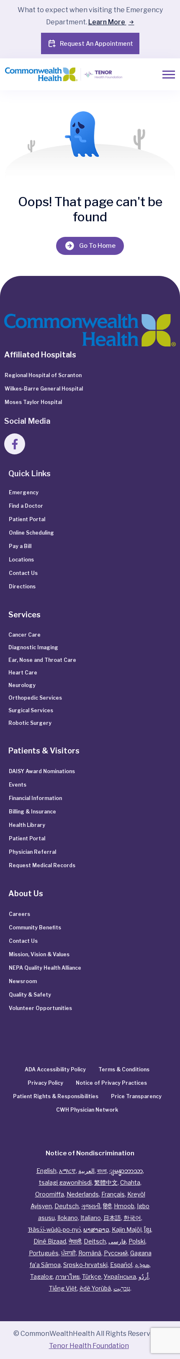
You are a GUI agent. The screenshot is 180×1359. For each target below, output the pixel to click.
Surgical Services (30, 710)
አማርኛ (67, 1170)
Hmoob (124, 1205)
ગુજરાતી (90, 1205)
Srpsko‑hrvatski (85, 1264)
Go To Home (97, 245)
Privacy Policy (45, 1083)
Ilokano (67, 1217)
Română (89, 1253)
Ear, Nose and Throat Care (42, 660)
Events (17, 785)
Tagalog (41, 1276)
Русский (116, 1253)
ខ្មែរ (147, 1229)
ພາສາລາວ (96, 1229)
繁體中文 (106, 1182)
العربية (86, 1170)
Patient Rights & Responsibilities (55, 1096)
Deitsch (95, 1241)
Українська (120, 1276)
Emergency (24, 492)
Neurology (22, 685)
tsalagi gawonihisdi (65, 1182)
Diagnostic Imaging (33, 647)
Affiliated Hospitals (40, 354)
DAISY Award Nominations (42, 771)
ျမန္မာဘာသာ (126, 1170)
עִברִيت (121, 1288)
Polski (137, 1241)
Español (121, 1264)
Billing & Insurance (32, 811)
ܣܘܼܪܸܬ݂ (142, 1264)
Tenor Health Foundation (89, 1346)
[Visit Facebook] (14, 443)
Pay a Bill (20, 546)
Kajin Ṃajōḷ (126, 1229)
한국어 (132, 1217)
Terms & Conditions (123, 1069)
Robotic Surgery (29, 723)
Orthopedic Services (35, 698)
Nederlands (83, 1194)
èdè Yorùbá (95, 1288)
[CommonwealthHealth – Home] (64, 75)
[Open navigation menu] (168, 74)
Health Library (27, 825)
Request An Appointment (96, 43)
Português (44, 1253)
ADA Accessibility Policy (55, 1069)
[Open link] (90, 329)
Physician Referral (32, 852)
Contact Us (23, 573)
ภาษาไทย (67, 1276)
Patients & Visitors (44, 750)
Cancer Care (24, 635)
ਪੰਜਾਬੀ (68, 1253)
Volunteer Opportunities (40, 1008)
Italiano (90, 1217)
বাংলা (102, 1170)
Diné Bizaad (49, 1241)
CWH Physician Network (87, 1110)
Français (113, 1194)
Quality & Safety (30, 995)
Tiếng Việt (63, 1288)
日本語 (112, 1217)
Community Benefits (35, 927)
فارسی (117, 1241)
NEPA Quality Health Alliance (45, 968)
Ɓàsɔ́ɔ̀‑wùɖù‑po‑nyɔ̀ (54, 1229)
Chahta (130, 1182)
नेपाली (75, 1241)
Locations (21, 559)
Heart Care (22, 672)
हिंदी (107, 1205)
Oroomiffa (49, 1194)
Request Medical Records (42, 865)
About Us (25, 893)
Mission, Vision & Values (39, 954)
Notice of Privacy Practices (111, 1083)
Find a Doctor (26, 506)
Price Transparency (136, 1096)
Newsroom (23, 981)
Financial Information (35, 798)
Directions (22, 586)
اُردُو (144, 1276)
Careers (19, 914)
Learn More (107, 22)
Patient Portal (27, 519)
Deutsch (66, 1205)
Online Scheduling (31, 533)
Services (24, 614)
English (46, 1170)
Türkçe (91, 1276)
